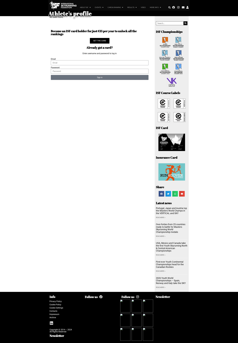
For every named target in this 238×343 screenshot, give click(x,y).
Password (55, 68)
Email (53, 59)
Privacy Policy (55, 301)
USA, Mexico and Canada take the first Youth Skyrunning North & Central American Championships (171, 247)
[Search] (185, 23)
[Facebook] (174, 7)
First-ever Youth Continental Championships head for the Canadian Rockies (170, 264)
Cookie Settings (56, 308)
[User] (187, 7)
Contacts (53, 311)
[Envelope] (183, 7)
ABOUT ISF (84, 7)
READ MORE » (160, 217)
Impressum (54, 314)
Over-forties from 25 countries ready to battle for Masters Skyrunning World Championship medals (170, 228)
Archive (52, 317)
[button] (169, 7)
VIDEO (143, 7)
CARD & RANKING (114, 7)
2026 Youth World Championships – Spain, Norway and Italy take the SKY (171, 280)
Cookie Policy (55, 304)
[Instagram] (178, 7)
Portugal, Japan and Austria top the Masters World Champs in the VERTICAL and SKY (171, 211)
